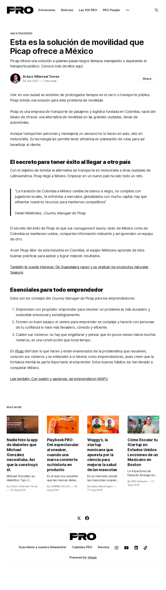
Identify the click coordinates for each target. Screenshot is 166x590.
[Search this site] (156, 10)
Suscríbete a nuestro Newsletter (42, 547)
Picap (19, 351)
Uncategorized (21, 33)
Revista (103, 547)
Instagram (116, 548)
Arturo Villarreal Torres (41, 76)
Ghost (92, 557)
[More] (127, 10)
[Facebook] (87, 518)
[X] (79, 518)
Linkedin (136, 548)
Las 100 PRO (88, 10)
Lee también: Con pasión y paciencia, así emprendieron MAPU (59, 379)
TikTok (145, 548)
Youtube (126, 548)
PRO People (111, 10)
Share (147, 79)
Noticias (67, 10)
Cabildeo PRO (82, 547)
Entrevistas (46, 10)
